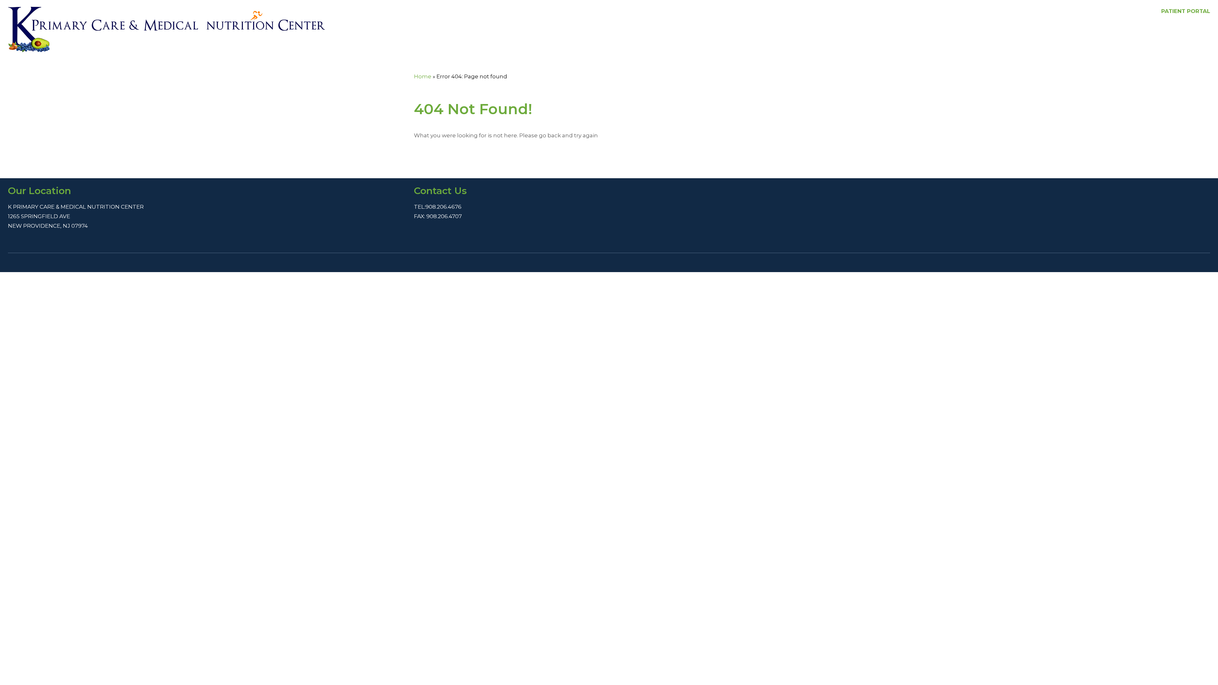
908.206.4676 (443, 207)
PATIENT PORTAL (1185, 11)
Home (422, 76)
